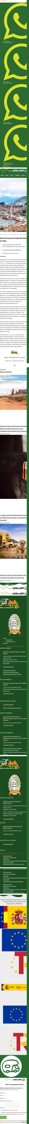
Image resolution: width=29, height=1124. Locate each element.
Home (1, 234)
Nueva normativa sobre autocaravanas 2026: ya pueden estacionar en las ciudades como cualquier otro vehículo (13, 428)
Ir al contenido (3, 0)
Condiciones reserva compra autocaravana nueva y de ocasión (15, 861)
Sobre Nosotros (7, 856)
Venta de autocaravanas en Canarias (12, 748)
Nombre (2, 1093)
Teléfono (2, 1098)
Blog (5, 234)
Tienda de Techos (10, 641)
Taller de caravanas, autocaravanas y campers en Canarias (15, 753)
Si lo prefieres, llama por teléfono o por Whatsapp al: (12, 1120)
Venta (6, 175)
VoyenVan (3, 264)
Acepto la (10, 1110)
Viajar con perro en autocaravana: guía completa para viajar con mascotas (13, 576)
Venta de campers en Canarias (11, 750)
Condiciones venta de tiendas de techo (13, 864)
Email (1, 1095)
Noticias (5, 643)
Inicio (2, 175)
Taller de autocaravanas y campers (12, 708)
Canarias (17, 175)
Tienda (5, 638)
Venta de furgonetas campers (11, 672)
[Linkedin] (14, 365)
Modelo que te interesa (5, 1101)
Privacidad (6, 859)
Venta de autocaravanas (9, 670)
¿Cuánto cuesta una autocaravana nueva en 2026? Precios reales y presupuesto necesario (14, 517)
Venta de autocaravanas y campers (12, 674)
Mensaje (2, 1107)
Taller (12, 175)
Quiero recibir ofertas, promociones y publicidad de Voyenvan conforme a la (14, 1113)
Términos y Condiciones (9, 857)
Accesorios (9, 640)
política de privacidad (12, 1110)
